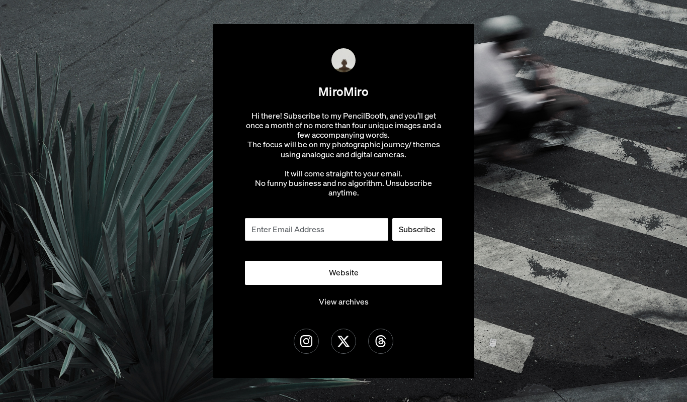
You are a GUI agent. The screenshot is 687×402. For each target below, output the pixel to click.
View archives (344, 302)
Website (344, 272)
